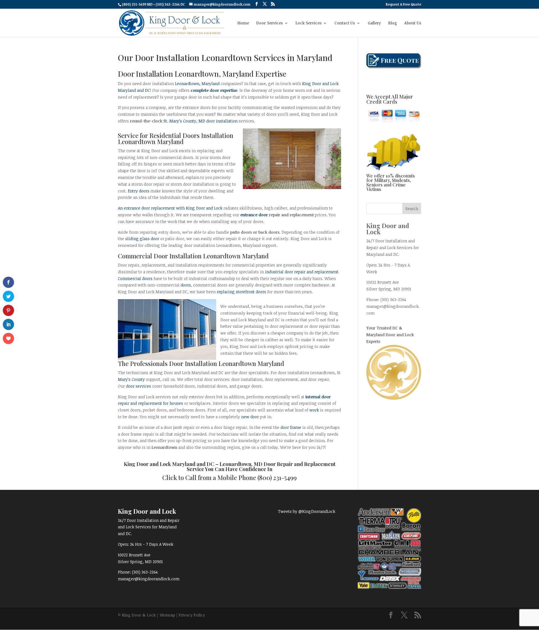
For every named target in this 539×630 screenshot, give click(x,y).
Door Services (269, 23)
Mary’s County (131, 379)
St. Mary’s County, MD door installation (200, 121)
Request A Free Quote (403, 4)
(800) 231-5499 (277, 477)
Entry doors (138, 191)
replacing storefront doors (241, 291)
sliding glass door (142, 238)
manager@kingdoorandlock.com (148, 578)
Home (243, 23)
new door (250, 416)
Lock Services (308, 23)
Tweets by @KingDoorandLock (306, 511)
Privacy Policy (192, 615)
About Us (412, 23)
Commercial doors (135, 278)
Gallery (374, 23)
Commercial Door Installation (160, 256)
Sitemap (167, 615)
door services (138, 386)
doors (186, 285)
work (314, 410)
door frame (290, 427)
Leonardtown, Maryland (197, 83)
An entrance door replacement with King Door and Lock (170, 208)
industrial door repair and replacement (301, 271)
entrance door (254, 214)
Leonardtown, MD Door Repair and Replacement (277, 464)
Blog (392, 23)
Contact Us (344, 23)
